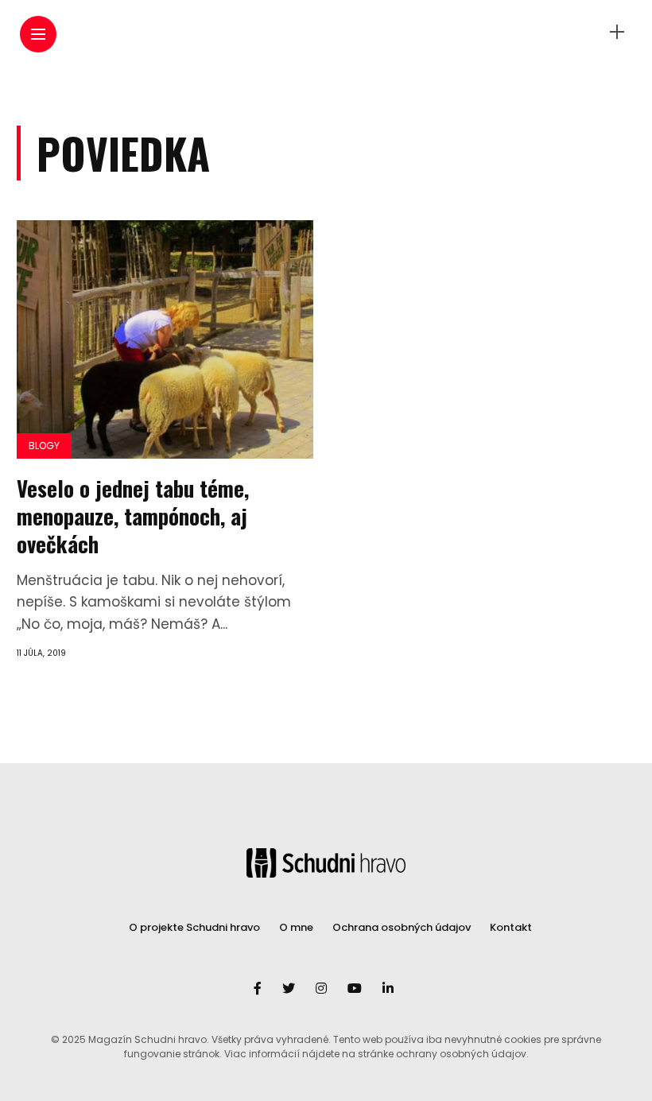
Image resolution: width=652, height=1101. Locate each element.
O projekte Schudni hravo (194, 927)
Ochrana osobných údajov (401, 927)
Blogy (44, 445)
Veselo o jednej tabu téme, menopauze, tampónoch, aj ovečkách (133, 516)
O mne (296, 927)
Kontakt (511, 927)
